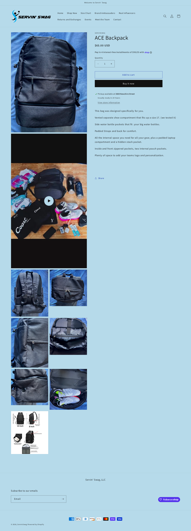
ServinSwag (22, 524)
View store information (109, 102)
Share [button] (101, 178)
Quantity (99, 57)
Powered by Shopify (36, 524)
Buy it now (128, 83)
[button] (165, 16)
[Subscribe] (62, 499)
